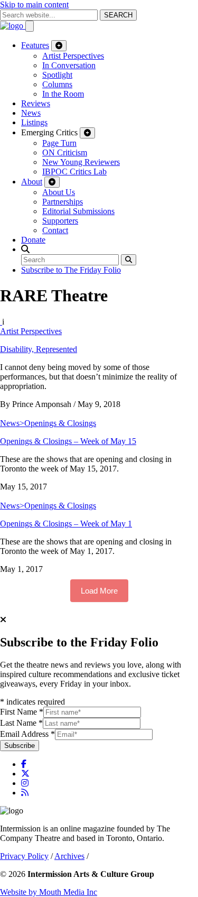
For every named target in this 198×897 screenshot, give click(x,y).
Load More (99, 590)
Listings (34, 122)
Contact (55, 230)
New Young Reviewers (81, 162)
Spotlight (57, 74)
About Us (58, 192)
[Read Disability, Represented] (1, 321)
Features (35, 45)
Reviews (35, 103)
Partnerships (62, 201)
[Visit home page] (12, 25)
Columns (57, 84)
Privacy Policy (24, 856)
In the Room (63, 93)
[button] (25, 249)
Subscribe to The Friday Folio (71, 269)
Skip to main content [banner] (34, 4)
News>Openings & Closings (48, 423)
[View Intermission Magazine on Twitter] (25, 773)
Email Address (27, 733)
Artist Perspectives (73, 55)
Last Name (21, 722)
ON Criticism (64, 152)
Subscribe (19, 746)
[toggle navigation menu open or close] (29, 26)
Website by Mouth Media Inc (48, 891)
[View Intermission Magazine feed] (25, 792)
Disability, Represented (38, 349)
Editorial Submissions (78, 211)
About (31, 181)
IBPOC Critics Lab (74, 171)
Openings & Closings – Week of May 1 (66, 523)
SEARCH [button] (118, 15)
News (31, 112)
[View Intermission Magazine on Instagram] (25, 783)
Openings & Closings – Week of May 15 (68, 441)
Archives (69, 856)
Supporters (60, 220)
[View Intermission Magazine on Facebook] (23, 764)
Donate (33, 239)
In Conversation (69, 65)
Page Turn (59, 142)
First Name (21, 711)
